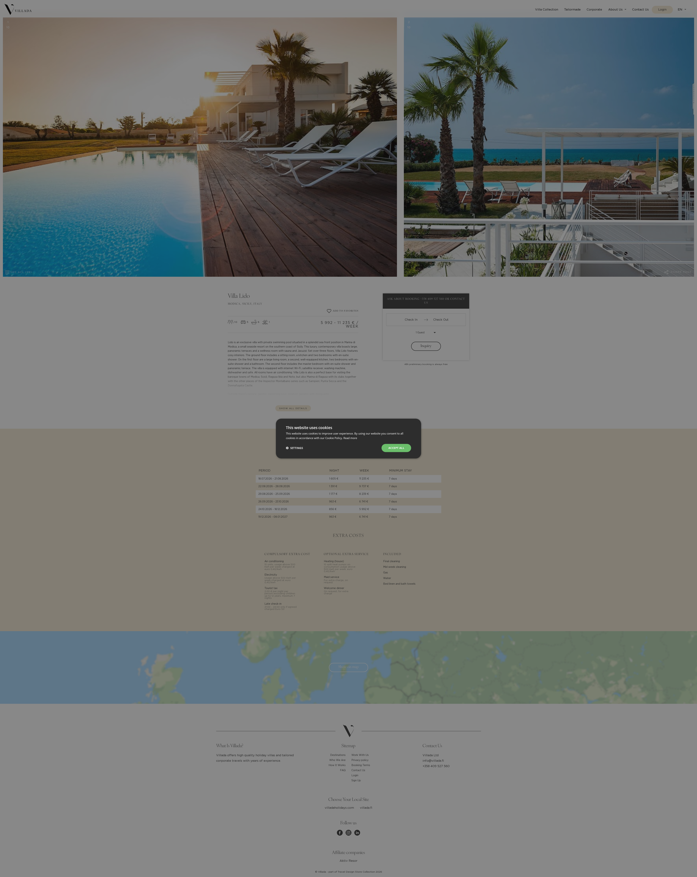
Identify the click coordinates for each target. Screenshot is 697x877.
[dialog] (348, 438)
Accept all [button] (396, 448)
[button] (294, 448)
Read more (350, 438)
